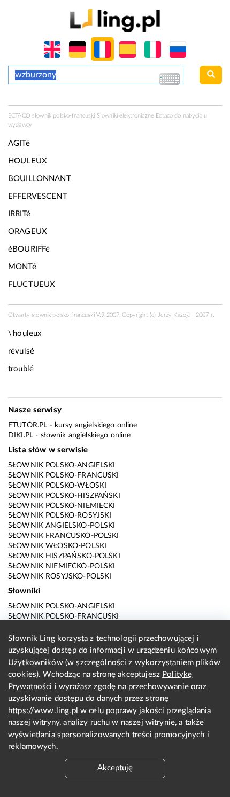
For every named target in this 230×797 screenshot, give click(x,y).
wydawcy (20, 125)
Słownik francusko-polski (63, 536)
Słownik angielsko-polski (62, 525)
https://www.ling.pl (44, 711)
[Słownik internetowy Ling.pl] (114, 20)
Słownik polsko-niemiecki (62, 506)
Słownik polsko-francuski (63, 475)
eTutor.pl (27, 425)
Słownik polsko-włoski (57, 485)
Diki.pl (20, 435)
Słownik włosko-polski (57, 546)
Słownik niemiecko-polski (62, 566)
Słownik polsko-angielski (62, 465)
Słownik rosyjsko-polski (59, 576)
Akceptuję (115, 768)
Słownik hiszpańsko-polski (64, 556)
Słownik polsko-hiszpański (64, 495)
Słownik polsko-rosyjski (59, 515)
